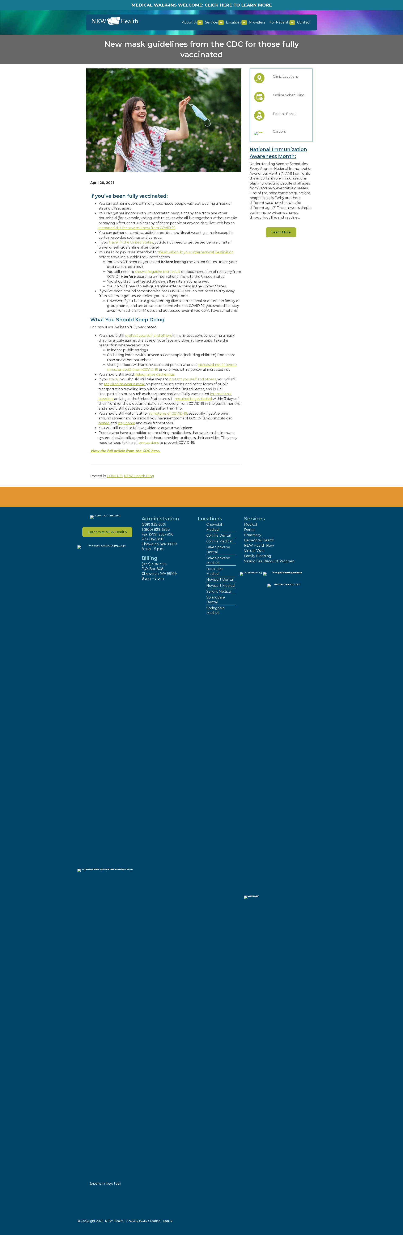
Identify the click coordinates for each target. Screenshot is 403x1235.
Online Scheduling (289, 95)
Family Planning (257, 556)
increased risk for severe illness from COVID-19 (137, 228)
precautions (149, 443)
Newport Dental (220, 579)
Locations (234, 22)
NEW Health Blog (139, 476)
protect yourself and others (148, 336)
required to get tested (193, 399)
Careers (279, 132)
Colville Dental (218, 535)
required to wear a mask (125, 384)
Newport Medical (220, 586)
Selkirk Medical (219, 591)
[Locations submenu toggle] (244, 22)
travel (114, 379)
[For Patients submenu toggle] (292, 22)
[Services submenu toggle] (221, 22)
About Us (190, 22)
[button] (281, 232)
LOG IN (167, 1221)
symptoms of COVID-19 (168, 413)
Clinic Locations (285, 77)
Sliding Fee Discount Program (269, 561)
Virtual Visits (254, 551)
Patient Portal (285, 114)
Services (212, 22)
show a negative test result (157, 272)
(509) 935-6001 (154, 524)
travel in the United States (131, 242)
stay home (126, 423)
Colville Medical (219, 541)
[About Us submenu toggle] (200, 22)
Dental (250, 530)
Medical (250, 524)
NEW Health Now (259, 545)
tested (104, 423)
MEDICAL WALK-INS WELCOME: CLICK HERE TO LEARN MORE (201, 5)
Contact (304, 22)
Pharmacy (252, 535)
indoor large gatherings (154, 374)
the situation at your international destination (195, 252)
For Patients (280, 22)
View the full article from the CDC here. (125, 451)
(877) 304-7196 (154, 564)
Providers (257, 22)
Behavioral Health (259, 540)
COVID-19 (115, 476)
